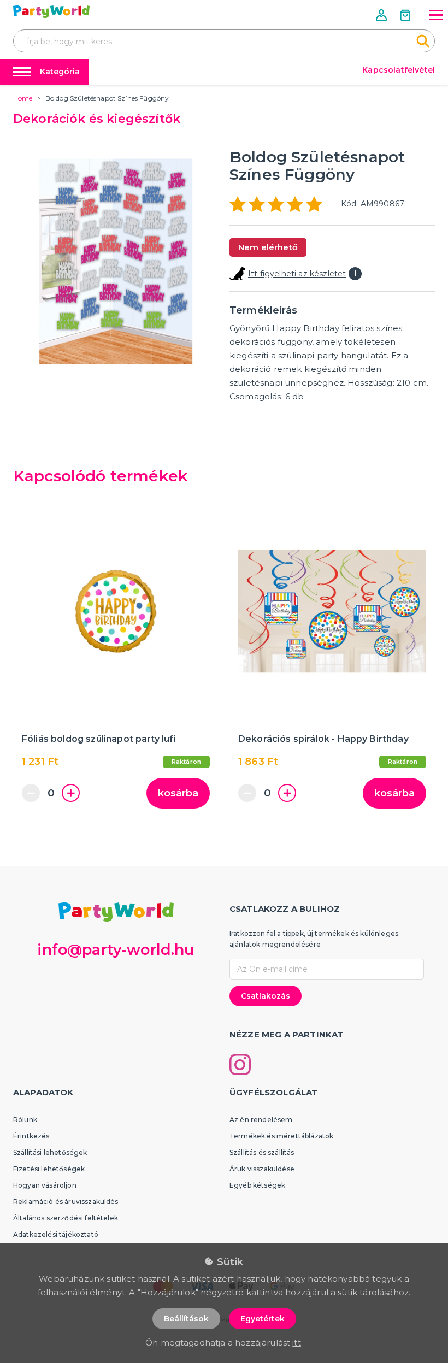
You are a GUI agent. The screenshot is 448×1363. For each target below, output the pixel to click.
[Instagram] (240, 1064)
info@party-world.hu (115, 950)
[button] (382, 15)
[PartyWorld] (51, 11)
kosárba (178, 793)
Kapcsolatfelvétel (398, 70)
